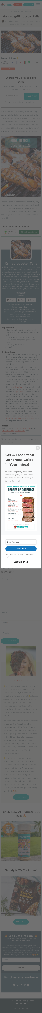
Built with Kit (21, 562)
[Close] (38, 448)
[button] (21, 507)
